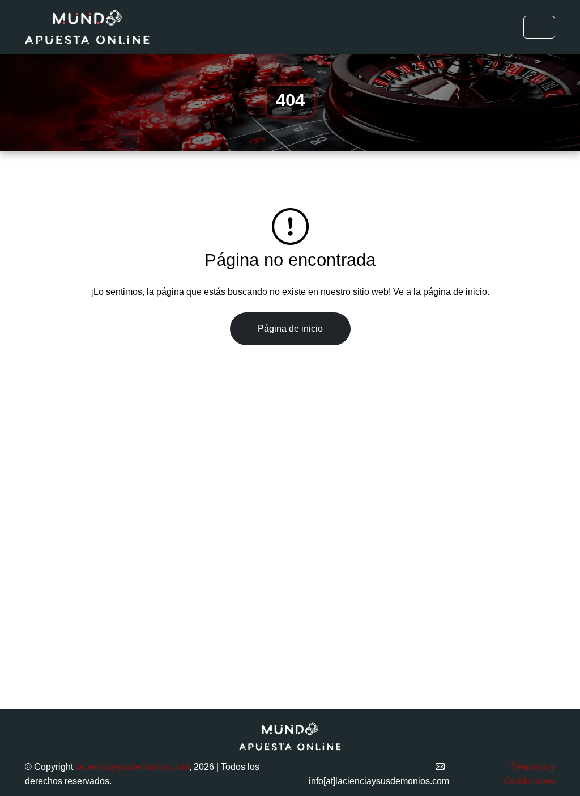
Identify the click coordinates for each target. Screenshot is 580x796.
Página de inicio (290, 328)
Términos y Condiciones (529, 774)
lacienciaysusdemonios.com (132, 767)
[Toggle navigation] (539, 27)
